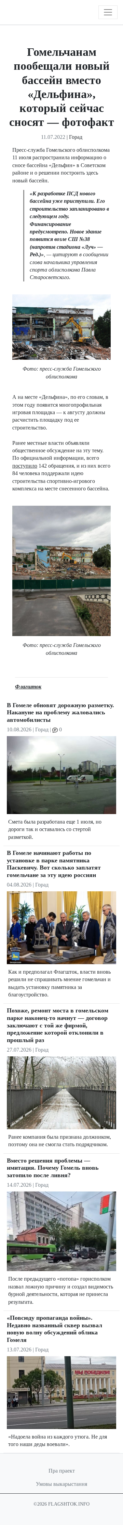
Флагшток (28, 687)
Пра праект (62, 1471)
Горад (75, 137)
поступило (24, 466)
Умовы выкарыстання (61, 1484)
